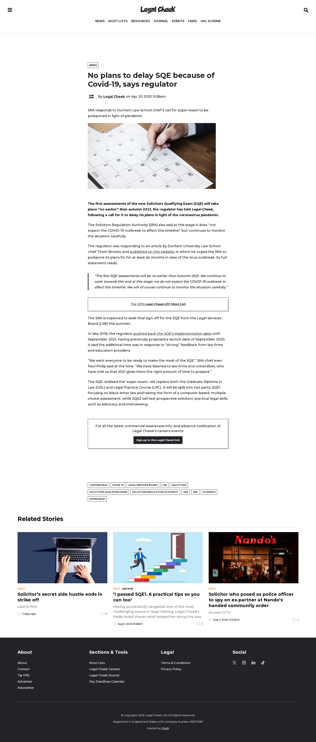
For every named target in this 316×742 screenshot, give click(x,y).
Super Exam (97, 499)
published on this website (152, 252)
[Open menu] (10, 10)
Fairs (192, 21)
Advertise (25, 681)
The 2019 (158, 304)
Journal (161, 21)
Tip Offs (23, 675)
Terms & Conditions (175, 663)
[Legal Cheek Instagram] (244, 662)
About (22, 663)
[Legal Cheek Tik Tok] (263, 662)
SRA (195, 492)
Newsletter (26, 688)
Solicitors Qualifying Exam (108, 492)
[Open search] (306, 10)
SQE (185, 492)
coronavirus (98, 485)
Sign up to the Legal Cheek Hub (158, 440)
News (100, 21)
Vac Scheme (211, 21)
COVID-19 (117, 485)
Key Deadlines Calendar (107, 681)
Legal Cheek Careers (104, 669)
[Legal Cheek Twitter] (234, 662)
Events (178, 21)
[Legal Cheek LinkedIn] (253, 662)
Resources (140, 21)
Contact (24, 669)
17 (106, 613)
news (21, 589)
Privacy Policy (171, 669)
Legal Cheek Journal (104, 675)
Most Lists (118, 21)
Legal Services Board (142, 485)
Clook (165, 728)
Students (209, 492)
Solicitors (179, 485)
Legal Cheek (114, 96)
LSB (164, 485)
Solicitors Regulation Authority (155, 492)
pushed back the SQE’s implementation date (172, 334)
